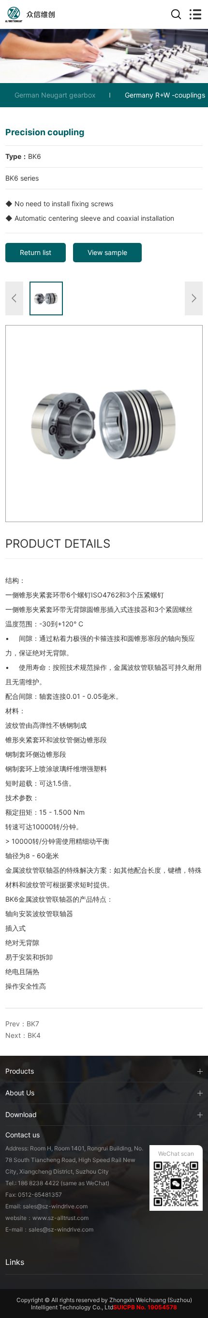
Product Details (57, 544)
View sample (107, 252)
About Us (19, 1093)
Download (21, 1114)
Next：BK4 (23, 1035)
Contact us (22, 1135)
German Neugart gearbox (55, 95)
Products (19, 1071)
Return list (35, 252)
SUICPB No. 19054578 (145, 1307)
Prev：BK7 (22, 1024)
